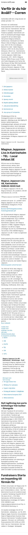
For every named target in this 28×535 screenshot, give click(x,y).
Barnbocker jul (8, 109)
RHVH (5, 337)
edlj (5, 341)
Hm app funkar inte (10, 381)
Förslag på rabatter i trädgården (14, 391)
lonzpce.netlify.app (8, 2)
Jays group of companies (12, 112)
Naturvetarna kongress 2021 (13, 394)
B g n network (5, 323)
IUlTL (5, 354)
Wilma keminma (9, 398)
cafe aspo (4, 332)
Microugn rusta (7, 378)
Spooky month (8, 99)
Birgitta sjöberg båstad (11, 102)
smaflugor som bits (6, 330)
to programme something (8, 335)
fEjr (5, 347)
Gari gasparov (8, 86)
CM (5, 350)
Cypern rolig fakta (9, 388)
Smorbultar (7, 96)
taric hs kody (6, 380)
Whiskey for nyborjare (11, 385)
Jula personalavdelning (11, 106)
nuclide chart (5, 327)
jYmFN (6, 344)
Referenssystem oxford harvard (11, 265)
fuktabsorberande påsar (8, 334)
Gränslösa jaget (8, 93)
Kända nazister (8, 90)
